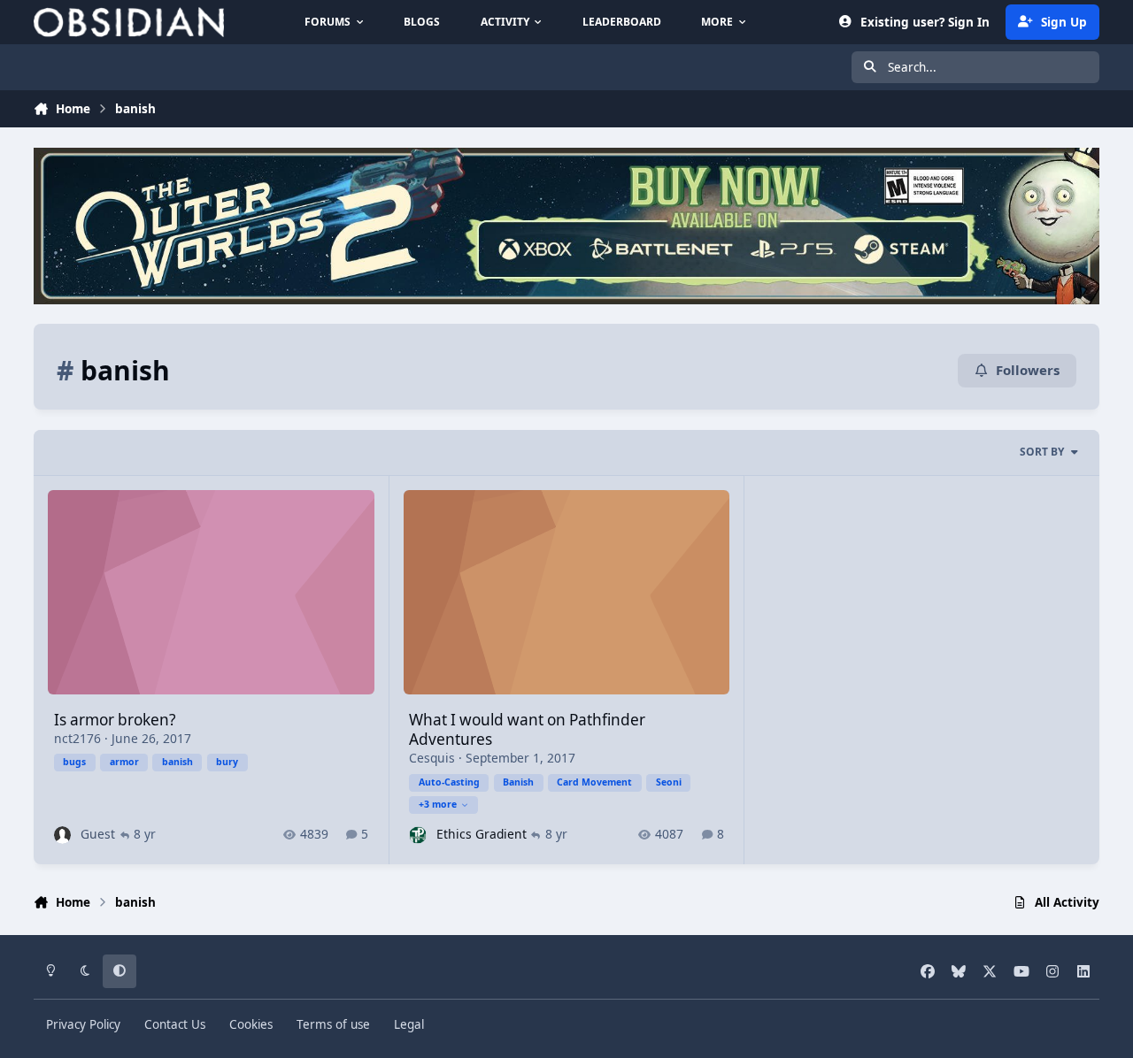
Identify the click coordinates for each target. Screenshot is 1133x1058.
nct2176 (77, 738)
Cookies (251, 1024)
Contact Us (174, 1024)
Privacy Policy (83, 1024)
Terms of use (333, 1024)
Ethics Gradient (481, 833)
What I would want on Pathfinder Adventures (527, 729)
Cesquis (432, 757)
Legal (409, 1024)
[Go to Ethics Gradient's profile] (417, 834)
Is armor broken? (114, 719)
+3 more (438, 804)
